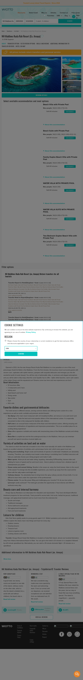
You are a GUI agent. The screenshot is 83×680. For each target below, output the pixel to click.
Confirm (21, 354)
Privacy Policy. (31, 332)
